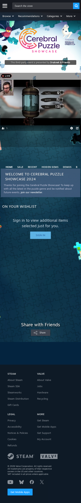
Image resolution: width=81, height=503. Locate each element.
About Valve (44, 379)
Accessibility (14, 426)
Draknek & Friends (60, 62)
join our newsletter (31, 192)
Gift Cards (13, 404)
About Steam (15, 379)
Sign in (40, 235)
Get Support (44, 432)
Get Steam (43, 420)
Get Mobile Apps (20, 492)
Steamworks (14, 392)
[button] (8, 16)
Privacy (12, 420)
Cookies (12, 439)
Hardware (42, 392)
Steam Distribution (18, 398)
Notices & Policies (18, 432)
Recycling (42, 398)
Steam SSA (14, 386)
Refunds (12, 445)
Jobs (39, 386)
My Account (44, 439)
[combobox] (42, 6)
